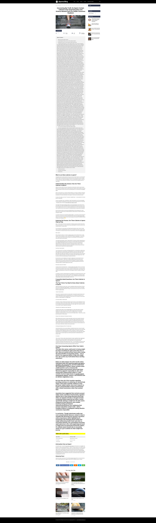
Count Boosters (58, 30)
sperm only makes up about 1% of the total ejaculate (69, 204)
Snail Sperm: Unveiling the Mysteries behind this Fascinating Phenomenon (77, 513)
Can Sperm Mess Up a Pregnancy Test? (62, 498)
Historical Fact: (60, 171)
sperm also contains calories (65, 287)
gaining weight (69, 309)
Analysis (81, 1)
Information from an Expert (62, 170)
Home (74, 1)
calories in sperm (82, 230)
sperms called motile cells (61, 241)
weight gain (82, 338)
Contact (78, 1)
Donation (85, 1)
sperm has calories (71, 214)
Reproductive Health (90, 1)
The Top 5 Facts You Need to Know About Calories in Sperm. (66, 126)
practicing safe (59, 453)
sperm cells (60, 295)
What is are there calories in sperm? (63, 39)
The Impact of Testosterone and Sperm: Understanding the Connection (62, 483)
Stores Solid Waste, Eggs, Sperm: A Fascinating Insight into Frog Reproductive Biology (78, 483)
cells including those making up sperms (71, 202)
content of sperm (73, 458)
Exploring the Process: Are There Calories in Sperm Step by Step (67, 42)
